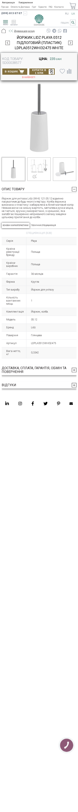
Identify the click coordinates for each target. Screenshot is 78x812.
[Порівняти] (69, 71)
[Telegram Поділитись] (54, 31)
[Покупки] (72, 6)
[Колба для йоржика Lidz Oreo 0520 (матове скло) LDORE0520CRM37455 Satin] (7, 42)
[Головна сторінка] (39, 21)
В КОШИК (11, 71)
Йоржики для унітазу (24, 31)
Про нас (5, 7)
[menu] (5, 22)
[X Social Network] (45, 404)
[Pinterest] (58, 404)
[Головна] (4, 31)
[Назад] (11, 31)
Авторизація (8, 2)
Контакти (59, 7)
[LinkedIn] (7, 404)
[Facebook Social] (32, 404)
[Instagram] (20, 404)
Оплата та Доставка (20, 7)
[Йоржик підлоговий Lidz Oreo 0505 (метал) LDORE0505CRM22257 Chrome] (70, 42)
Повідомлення (26, 2)
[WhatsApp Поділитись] (60, 31)
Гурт (34, 7)
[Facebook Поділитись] (65, 31)
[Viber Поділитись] (48, 31)
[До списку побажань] (62, 71)
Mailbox (71, 403)
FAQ (50, 7)
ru (67, 13)
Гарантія (42, 7)
